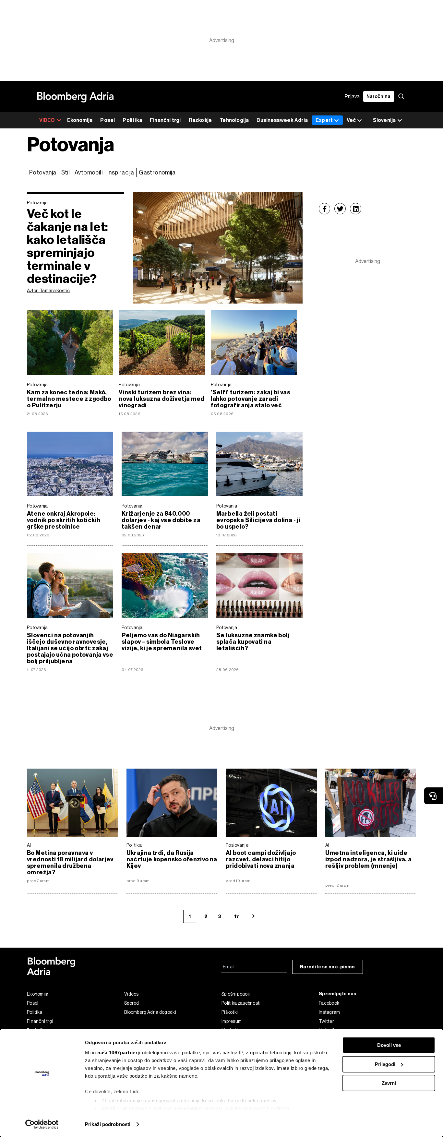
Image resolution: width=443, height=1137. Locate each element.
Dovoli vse (389, 1045)
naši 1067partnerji (118, 1052)
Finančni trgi (165, 120)
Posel (107, 120)
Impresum (232, 1021)
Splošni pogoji (236, 994)
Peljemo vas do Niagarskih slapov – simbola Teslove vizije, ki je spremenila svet (162, 642)
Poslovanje (237, 845)
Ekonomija (80, 120)
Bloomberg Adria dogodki (150, 1012)
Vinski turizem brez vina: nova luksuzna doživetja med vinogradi (162, 399)
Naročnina (378, 96)
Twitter (326, 1021)
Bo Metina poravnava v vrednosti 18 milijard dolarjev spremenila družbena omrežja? (70, 863)
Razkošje (200, 120)
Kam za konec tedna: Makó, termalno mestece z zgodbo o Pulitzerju (69, 399)
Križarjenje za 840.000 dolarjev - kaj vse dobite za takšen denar (161, 520)
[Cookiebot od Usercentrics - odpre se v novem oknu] (42, 1124)
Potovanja (42, 172)
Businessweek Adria (282, 120)
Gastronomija (157, 172)
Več (351, 120)
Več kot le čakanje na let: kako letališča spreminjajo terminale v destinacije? (67, 246)
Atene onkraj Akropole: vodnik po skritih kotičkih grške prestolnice (63, 520)
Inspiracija (120, 172)
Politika (132, 120)
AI (29, 845)
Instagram (329, 1012)
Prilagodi (385, 1064)
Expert (324, 120)
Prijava (352, 96)
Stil (65, 172)
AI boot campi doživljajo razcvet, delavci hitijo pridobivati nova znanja (261, 859)
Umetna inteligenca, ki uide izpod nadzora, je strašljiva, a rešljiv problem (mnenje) (368, 859)
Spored (131, 1003)
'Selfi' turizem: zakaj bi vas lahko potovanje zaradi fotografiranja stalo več (250, 399)
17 (236, 916)
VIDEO (47, 120)
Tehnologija (234, 120)
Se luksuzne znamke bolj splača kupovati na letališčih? (252, 642)
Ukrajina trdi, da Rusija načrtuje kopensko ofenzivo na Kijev (171, 859)
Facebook (329, 1003)
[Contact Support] (433, 795)
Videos (131, 994)
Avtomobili (88, 172)
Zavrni (389, 1083)
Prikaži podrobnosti (107, 1124)
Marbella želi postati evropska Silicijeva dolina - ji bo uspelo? (258, 520)
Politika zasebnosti (241, 1003)
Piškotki (230, 1012)
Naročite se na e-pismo (327, 967)
